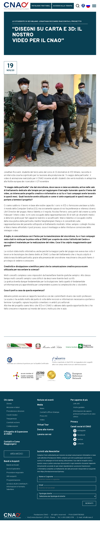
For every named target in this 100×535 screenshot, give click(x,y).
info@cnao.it (88, 517)
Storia (9, 404)
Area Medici (16, 454)
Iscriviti (89, 503)
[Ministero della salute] (48, 346)
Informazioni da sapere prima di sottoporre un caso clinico (84, 414)
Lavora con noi (44, 434)
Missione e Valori (13, 407)
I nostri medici (12, 415)
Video (42, 420)
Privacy (74, 422)
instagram (81, 431)
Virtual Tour (43, 425)
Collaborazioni (12, 426)
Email (41, 485)
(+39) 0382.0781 (67, 517)
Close (3, 533)
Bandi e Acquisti (11, 461)
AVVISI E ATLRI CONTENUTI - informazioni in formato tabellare (18, 487)
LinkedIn (80, 444)
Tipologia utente (45, 494)
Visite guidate (79, 407)
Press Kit (43, 416)
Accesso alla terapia (62, 6)
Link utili (76, 404)
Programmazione (13, 480)
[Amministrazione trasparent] (19, 346)
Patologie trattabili (41, 6)
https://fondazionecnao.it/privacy (52, 472)
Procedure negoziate (15, 473)
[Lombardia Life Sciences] (23, 375)
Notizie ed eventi (45, 400)
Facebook (81, 435)
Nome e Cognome (46, 477)
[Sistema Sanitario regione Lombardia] (79, 346)
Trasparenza (12, 419)
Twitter (80, 439)
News (42, 408)
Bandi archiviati (13, 465)
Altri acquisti (12, 476)
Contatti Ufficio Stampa (49, 412)
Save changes (15, 533)
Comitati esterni (13, 422)
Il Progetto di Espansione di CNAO (16, 433)
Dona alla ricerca (45, 429)
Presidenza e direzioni (15, 411)
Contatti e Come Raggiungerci (12, 443)
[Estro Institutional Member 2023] (40, 375)
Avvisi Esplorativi (13, 469)
